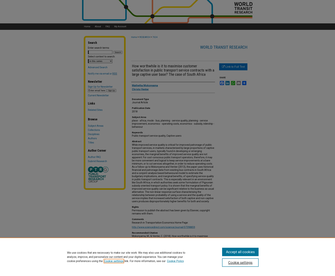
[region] (167, 257)
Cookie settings (114, 261)
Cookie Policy (175, 261)
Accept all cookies (240, 252)
